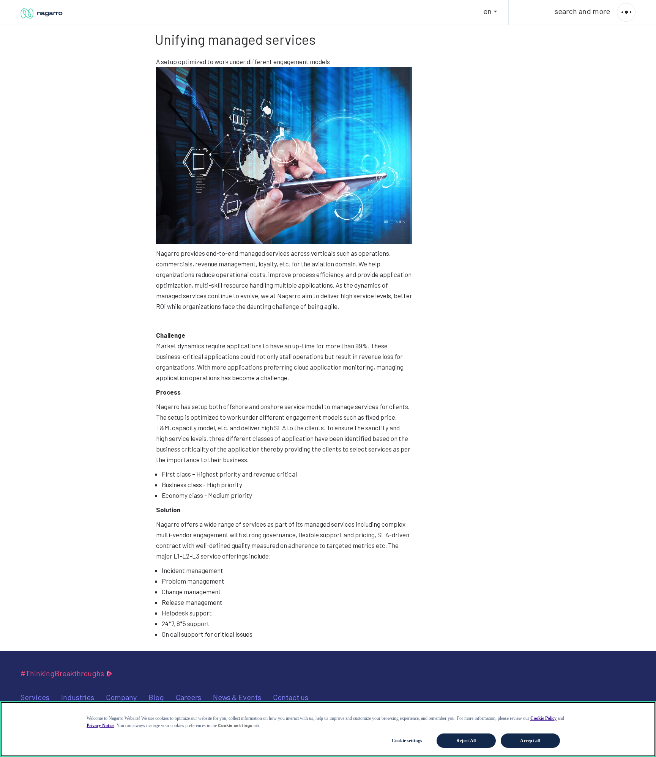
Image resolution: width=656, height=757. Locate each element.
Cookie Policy (543, 718)
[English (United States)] (42, 14)
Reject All (466, 740)
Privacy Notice (100, 725)
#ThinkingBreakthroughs (63, 673)
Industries (77, 697)
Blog (156, 697)
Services (34, 697)
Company (121, 697)
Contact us (290, 697)
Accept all (530, 740)
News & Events (237, 697)
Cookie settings (407, 740)
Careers (188, 697)
